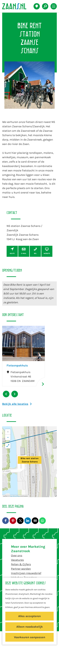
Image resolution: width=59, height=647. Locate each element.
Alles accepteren (29, 616)
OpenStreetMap (15, 496)
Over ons (16, 555)
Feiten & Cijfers (21, 564)
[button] (29, 462)
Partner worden (21, 568)
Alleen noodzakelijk (29, 626)
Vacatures (17, 560)
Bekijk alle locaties (15, 404)
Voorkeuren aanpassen (29, 637)
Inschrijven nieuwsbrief (26, 573)
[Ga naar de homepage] (16, 6)
